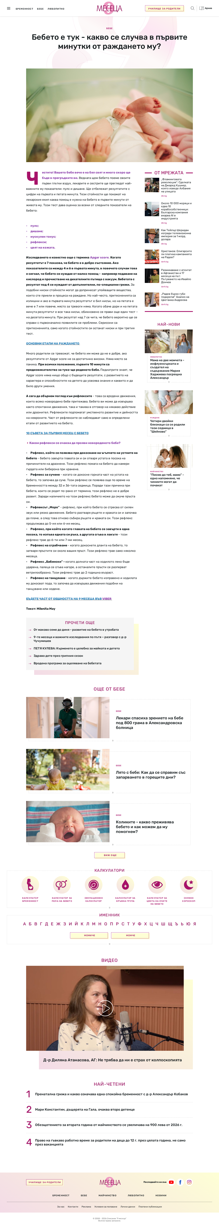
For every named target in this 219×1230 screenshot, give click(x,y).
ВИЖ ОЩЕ (110, 855)
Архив (208, 8)
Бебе (109, 28)
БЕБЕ (84, 1195)
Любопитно (156, 357)
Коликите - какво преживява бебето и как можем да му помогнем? (145, 827)
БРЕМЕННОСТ (61, 1195)
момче (130, 935)
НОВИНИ (161, 1195)
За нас (60, 1206)
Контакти (73, 1206)
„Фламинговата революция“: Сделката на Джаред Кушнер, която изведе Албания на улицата (176, 185)
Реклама (86, 1206)
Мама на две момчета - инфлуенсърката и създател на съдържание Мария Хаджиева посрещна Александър (167, 369)
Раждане (155, 418)
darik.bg (164, 262)
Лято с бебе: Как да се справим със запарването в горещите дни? (150, 775)
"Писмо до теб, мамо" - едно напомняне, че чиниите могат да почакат (167, 480)
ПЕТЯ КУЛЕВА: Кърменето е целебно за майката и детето (77, 648)
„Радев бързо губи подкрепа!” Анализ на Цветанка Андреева (175, 296)
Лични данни (128, 1206)
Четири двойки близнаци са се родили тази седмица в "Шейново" (167, 426)
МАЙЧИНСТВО (108, 1195)
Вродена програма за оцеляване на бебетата (67, 663)
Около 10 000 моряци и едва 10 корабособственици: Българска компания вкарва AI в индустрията (176, 211)
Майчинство (156, 472)
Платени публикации (150, 1206)
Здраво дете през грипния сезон (58, 656)
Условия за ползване (105, 1206)
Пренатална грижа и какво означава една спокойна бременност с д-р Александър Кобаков (111, 1094)
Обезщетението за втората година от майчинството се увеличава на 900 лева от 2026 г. (108, 1125)
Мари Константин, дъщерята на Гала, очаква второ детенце (85, 1109)
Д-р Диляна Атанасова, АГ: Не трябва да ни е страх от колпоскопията (112, 1060)
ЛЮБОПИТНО (136, 1195)
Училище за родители (164, 8)
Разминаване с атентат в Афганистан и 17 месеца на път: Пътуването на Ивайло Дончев (176, 276)
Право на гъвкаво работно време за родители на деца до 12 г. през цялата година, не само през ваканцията (110, 1142)
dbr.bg (164, 196)
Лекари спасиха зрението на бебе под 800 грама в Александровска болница (149, 723)
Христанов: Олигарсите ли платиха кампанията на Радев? (176, 254)
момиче (89, 935)
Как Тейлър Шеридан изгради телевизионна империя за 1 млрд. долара (176, 235)
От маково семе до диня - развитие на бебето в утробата (76, 629)
